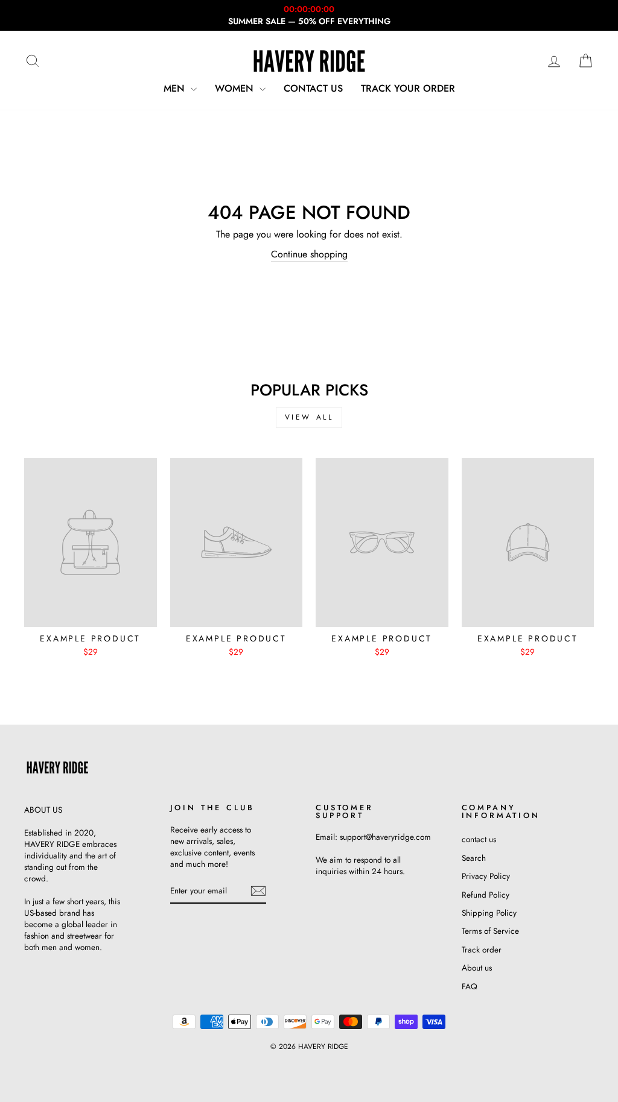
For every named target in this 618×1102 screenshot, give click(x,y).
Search (474, 858)
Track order (482, 949)
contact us (479, 839)
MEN (176, 88)
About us (477, 968)
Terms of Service (490, 931)
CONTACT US (313, 88)
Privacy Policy (486, 876)
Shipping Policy (489, 913)
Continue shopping (309, 254)
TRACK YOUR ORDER (408, 88)
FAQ (469, 986)
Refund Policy (485, 895)
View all (309, 417)
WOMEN (235, 88)
